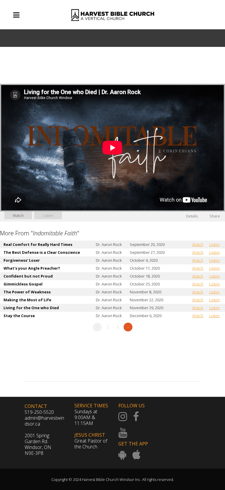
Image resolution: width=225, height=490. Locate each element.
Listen (48, 215)
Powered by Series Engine (203, 343)
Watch (18, 215)
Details (192, 216)
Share (214, 216)
